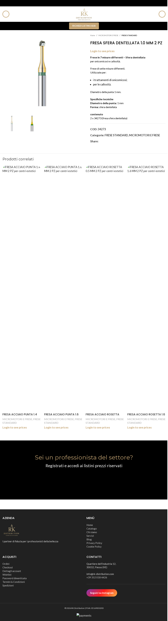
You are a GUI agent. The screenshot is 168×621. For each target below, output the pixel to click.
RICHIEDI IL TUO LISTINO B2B (84, 478)
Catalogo (91, 528)
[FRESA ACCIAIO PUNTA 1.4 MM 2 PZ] (21, 288)
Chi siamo (91, 532)
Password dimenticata (14, 578)
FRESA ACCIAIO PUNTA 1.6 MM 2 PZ (61, 416)
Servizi (90, 535)
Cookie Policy (94, 546)
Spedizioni (8, 585)
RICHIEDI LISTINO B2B (84, 25)
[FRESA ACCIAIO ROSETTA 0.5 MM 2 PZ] (105, 288)
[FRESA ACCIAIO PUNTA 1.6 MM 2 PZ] (63, 288)
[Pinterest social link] (108, 141)
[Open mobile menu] (6, 14)
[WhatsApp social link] (116, 141)
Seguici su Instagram (102, 592)
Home (92, 35)
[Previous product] (156, 35)
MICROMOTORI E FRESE (108, 35)
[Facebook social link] (100, 141)
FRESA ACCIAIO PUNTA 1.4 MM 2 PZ (19, 416)
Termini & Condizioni (13, 581)
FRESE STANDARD (129, 35)
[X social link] (104, 141)
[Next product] (164, 35)
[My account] (162, 14)
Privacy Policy (94, 542)
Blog (89, 539)
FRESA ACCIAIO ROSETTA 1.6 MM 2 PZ (146, 416)
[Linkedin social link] (112, 141)
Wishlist (6, 574)
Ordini (5, 563)
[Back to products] (160, 35)
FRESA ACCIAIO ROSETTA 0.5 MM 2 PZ (102, 416)
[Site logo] (84, 13)
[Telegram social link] (120, 141)
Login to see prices (102, 51)
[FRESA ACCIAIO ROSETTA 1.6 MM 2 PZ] (146, 288)
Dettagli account (11, 571)
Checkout (7, 567)
